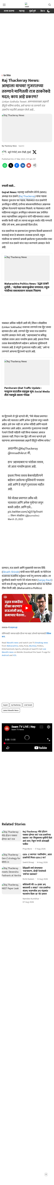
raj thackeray (16, 704)
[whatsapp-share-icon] (4, 167)
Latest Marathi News (11, 710)
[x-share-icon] (10, 167)
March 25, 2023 (15, 519)
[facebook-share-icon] (16, 167)
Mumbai (32, 646)
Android (5, 655)
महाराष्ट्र (21, 10)
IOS (14, 655)
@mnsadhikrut (17, 453)
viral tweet (28, 704)
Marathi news (13, 642)
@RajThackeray (28, 448)
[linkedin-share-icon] (22, 167)
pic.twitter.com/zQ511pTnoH (25, 511)
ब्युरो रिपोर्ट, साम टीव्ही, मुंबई (19, 152)
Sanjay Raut (44, 580)
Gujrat (5, 704)
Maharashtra (12, 646)
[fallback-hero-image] (11, 835)
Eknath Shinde (11, 572)
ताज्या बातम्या (9, 10)
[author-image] (4, 152)
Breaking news (41, 642)
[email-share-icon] (28, 167)
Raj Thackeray (27, 196)
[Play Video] (27, 608)
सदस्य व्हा (13, 627)
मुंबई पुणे (32, 10)
